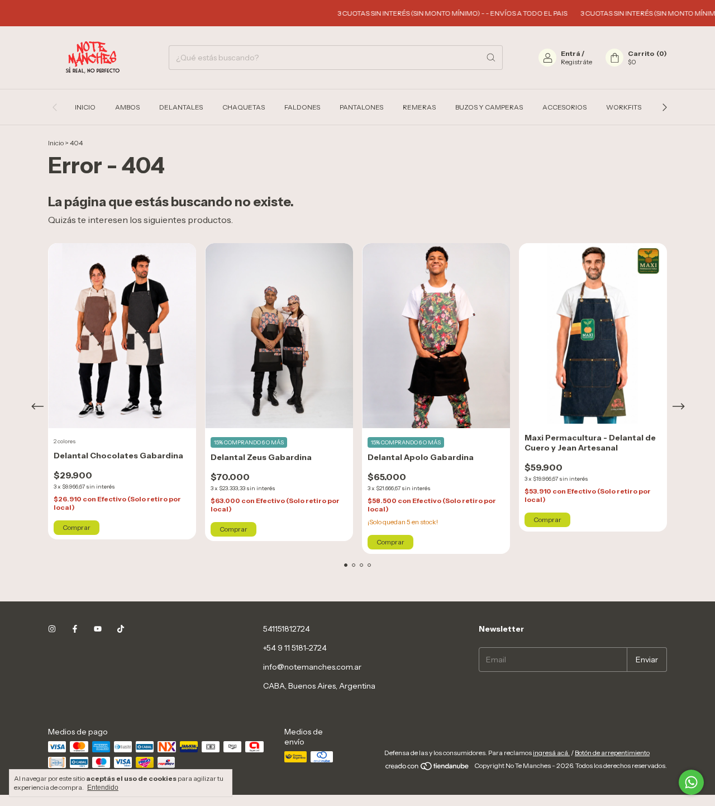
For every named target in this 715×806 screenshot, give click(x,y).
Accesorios (564, 107)
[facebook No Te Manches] (75, 629)
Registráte (576, 62)
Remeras (419, 107)
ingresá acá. (551, 752)
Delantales (181, 107)
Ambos (127, 107)
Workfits (623, 107)
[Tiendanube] (427, 768)
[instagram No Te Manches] (52, 629)
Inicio (85, 107)
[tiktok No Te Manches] (121, 629)
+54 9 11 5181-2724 (295, 648)
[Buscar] (491, 57)
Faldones (302, 107)
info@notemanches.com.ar (312, 667)
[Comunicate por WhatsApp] (691, 782)
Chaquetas (243, 107)
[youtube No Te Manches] (98, 629)
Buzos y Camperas (489, 107)
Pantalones (361, 107)
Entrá (570, 53)
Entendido (102, 787)
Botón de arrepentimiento (612, 752)
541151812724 (286, 629)
